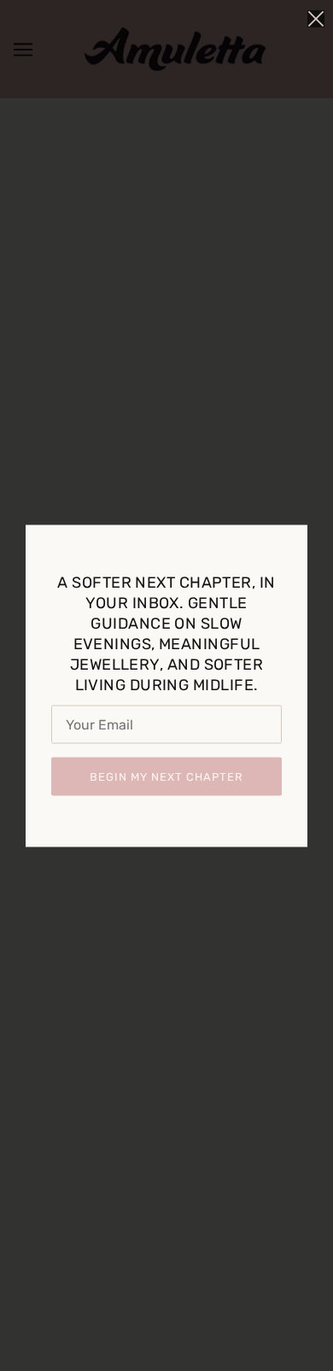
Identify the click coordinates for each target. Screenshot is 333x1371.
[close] (316, 18)
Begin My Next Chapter (166, 776)
